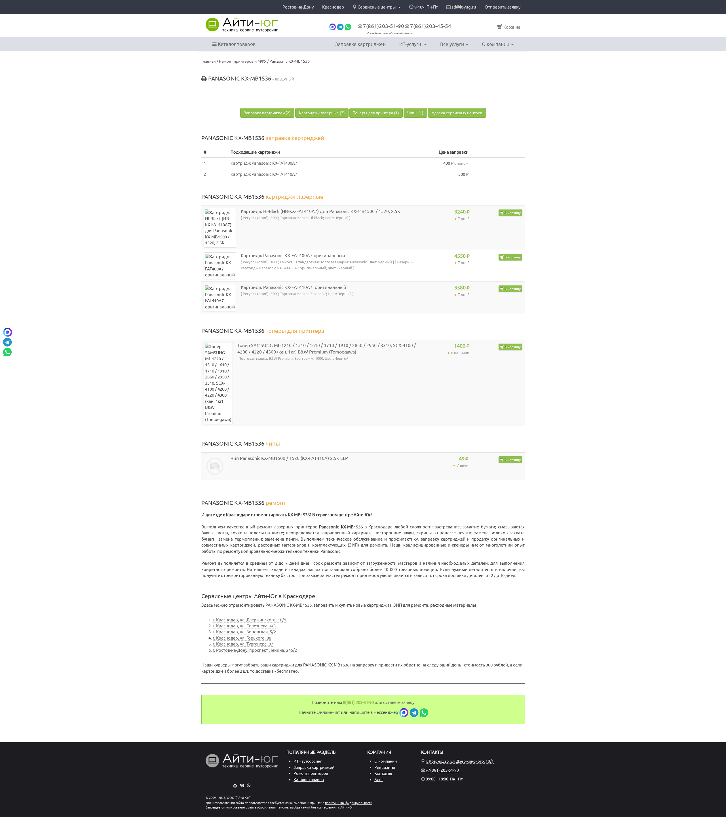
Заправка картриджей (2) (267, 113)
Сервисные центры (376, 7)
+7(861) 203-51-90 (442, 770)
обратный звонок (401, 33)
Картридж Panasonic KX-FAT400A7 (264, 163)
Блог (378, 779)
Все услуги (452, 44)
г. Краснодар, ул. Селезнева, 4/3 (244, 625)
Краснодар (333, 7)
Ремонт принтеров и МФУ (242, 61)
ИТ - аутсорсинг (308, 761)
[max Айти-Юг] (235, 785)
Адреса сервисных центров (457, 113)
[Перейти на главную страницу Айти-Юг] (242, 25)
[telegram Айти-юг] (340, 26)
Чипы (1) (415, 113)
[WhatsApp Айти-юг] (348, 26)
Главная (208, 61)
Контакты (383, 773)
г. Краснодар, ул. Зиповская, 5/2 (244, 631)
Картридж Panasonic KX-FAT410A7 (264, 174)
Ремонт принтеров (311, 773)
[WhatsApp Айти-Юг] (248, 785)
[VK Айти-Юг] (242, 785)
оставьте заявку (398, 702)
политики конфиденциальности (348, 803)
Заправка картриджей (360, 44)
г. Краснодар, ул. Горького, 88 (242, 638)
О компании (495, 44)
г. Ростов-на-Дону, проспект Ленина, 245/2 (255, 650)
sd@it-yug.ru (463, 7)
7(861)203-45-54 (430, 26)
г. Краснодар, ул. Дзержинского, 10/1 (249, 619)
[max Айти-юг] (332, 26)
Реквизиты (384, 767)
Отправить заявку (502, 7)
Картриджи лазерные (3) (322, 113)
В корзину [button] (512, 213)
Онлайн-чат (375, 33)
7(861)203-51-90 (383, 26)
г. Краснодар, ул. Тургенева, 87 (243, 644)
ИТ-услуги (410, 44)
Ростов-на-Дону (298, 7)
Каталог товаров (236, 44)
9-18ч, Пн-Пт (425, 7)
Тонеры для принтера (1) (376, 113)
